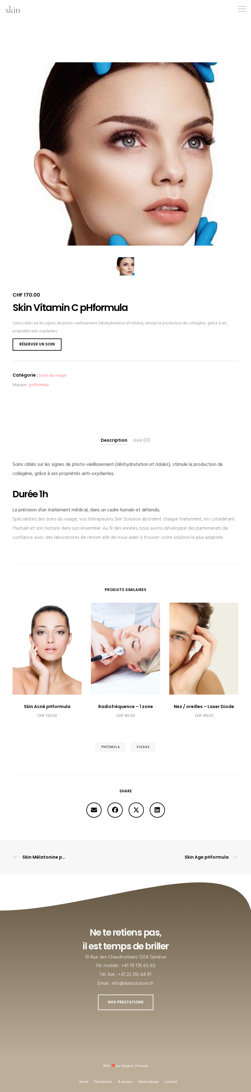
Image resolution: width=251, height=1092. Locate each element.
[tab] (114, 440)
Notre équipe (148, 1082)
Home (83, 1082)
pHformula (39, 385)
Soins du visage (52, 375)
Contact (170, 1082)
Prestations (103, 1082)
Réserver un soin (37, 344)
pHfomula (110, 747)
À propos (125, 1082)
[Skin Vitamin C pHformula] (94, 810)
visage (143, 747)
